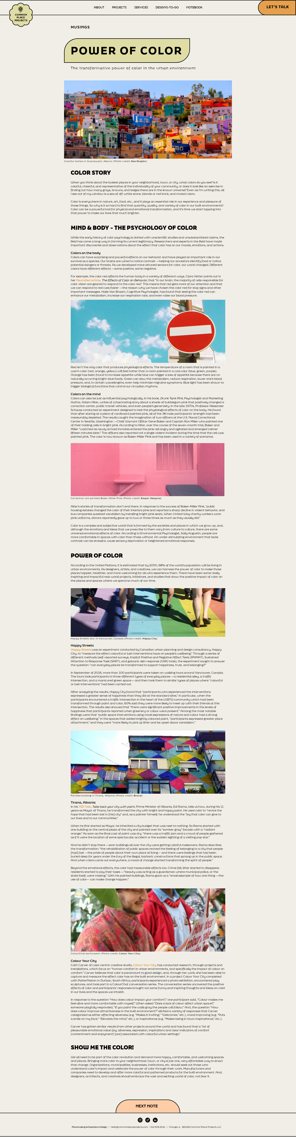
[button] (276, 7)
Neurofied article (88, 280)
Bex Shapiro (138, 161)
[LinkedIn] (155, 1120)
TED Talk (85, 806)
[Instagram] (140, 1120)
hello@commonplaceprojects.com (129, 1127)
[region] (148, 1106)
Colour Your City (144, 965)
